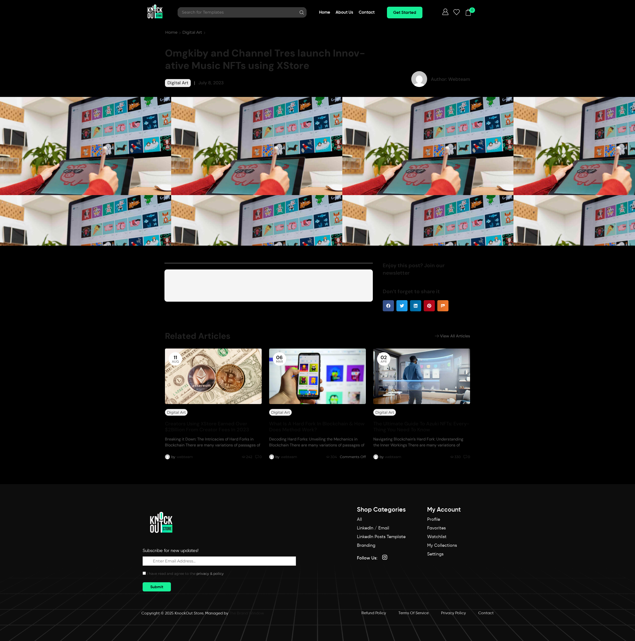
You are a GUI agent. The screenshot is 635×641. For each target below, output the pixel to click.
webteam (185, 457)
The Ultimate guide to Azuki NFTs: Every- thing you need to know (421, 427)
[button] (404, 12)
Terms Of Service (413, 612)
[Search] (302, 12)
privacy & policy (210, 573)
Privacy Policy (453, 612)
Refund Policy (373, 612)
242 (249, 457)
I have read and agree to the (185, 573)
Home (171, 32)
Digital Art (192, 32)
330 (457, 457)
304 (333, 457)
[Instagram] (384, 557)
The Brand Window (246, 613)
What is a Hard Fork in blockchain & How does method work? (317, 427)
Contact (486, 612)
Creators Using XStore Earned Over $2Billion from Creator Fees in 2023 (207, 427)
